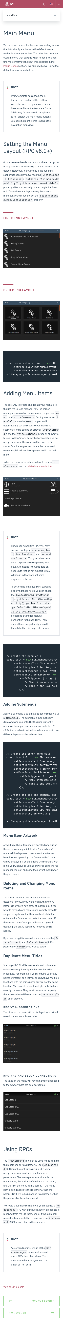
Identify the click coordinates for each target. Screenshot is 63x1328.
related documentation (39, 466)
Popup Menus (10, 66)
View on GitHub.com (13, 1287)
